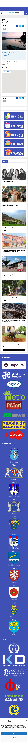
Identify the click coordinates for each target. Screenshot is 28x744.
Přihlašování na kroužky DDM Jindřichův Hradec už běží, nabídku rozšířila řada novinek (13, 250)
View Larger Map (4, 94)
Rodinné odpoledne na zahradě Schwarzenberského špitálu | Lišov (10, 204)
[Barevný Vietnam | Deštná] (14, 218)
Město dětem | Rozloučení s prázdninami (11, 298)
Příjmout (14, 733)
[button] (26, 720)
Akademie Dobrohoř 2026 (8, 181)
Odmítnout (14, 737)
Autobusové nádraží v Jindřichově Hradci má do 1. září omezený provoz (13, 274)
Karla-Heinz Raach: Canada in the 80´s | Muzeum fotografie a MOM (13, 321)
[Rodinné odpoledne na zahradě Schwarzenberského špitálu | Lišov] (14, 194)
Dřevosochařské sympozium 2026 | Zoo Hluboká (13, 344)
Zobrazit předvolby (14, 741)
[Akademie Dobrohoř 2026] (14, 172)
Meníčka (24, 8)
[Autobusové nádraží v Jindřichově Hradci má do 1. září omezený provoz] (14, 264)
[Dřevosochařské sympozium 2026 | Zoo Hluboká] (14, 334)
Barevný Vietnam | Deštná (8, 228)
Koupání (3, 19)
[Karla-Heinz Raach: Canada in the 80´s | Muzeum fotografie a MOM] (14, 311)
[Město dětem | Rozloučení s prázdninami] (14, 288)
